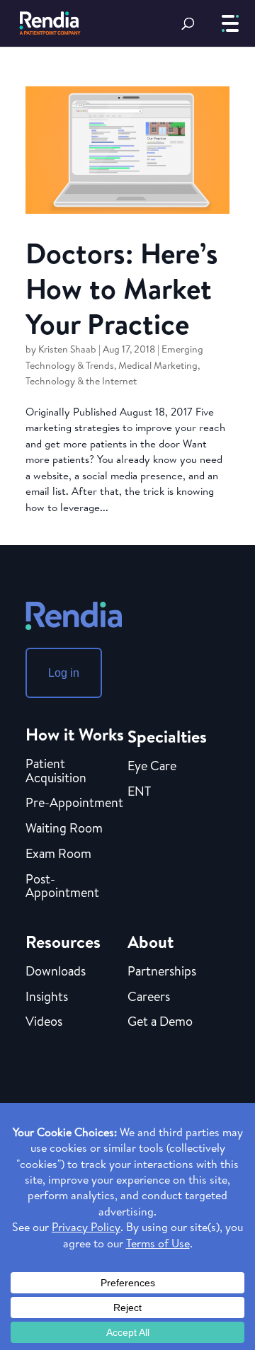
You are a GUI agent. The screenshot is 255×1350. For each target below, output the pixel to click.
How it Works (75, 734)
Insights (47, 997)
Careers (149, 997)
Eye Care (152, 766)
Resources (63, 941)
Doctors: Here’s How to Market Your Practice (122, 288)
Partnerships (162, 972)
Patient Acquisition (56, 771)
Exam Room (58, 854)
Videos (44, 1022)
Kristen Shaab (67, 349)
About (151, 941)
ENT (139, 792)
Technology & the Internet (81, 381)
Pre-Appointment (74, 803)
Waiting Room (64, 829)
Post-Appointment (62, 887)
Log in (63, 673)
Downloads (56, 972)
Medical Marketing (158, 365)
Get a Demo (160, 1022)
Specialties (167, 736)
